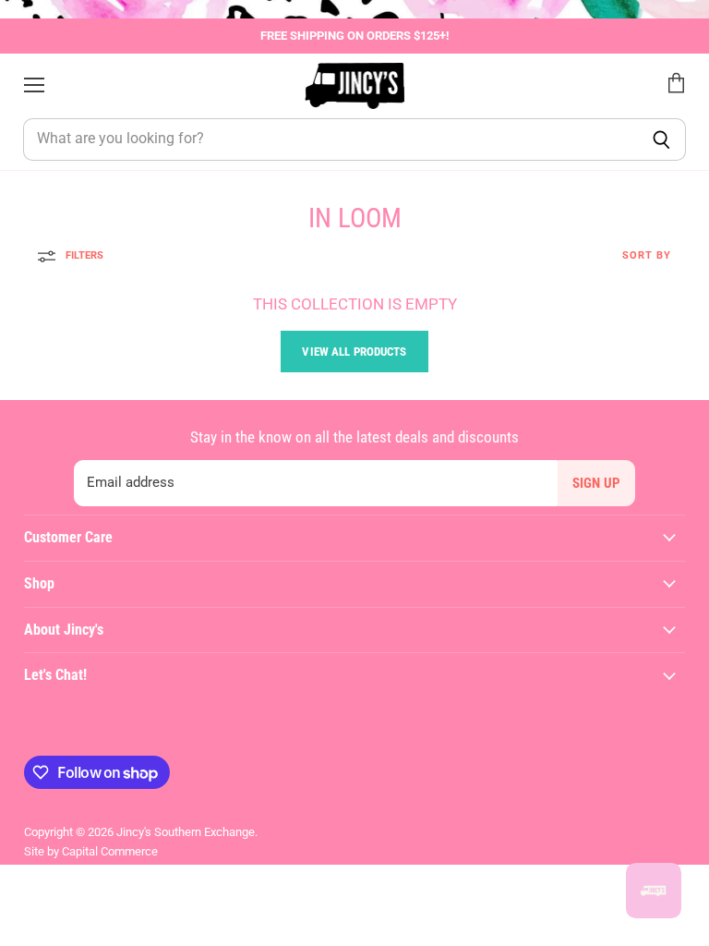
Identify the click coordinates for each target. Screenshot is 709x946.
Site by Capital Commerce (91, 851)
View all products (354, 351)
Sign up (596, 483)
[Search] (661, 139)
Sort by (646, 255)
